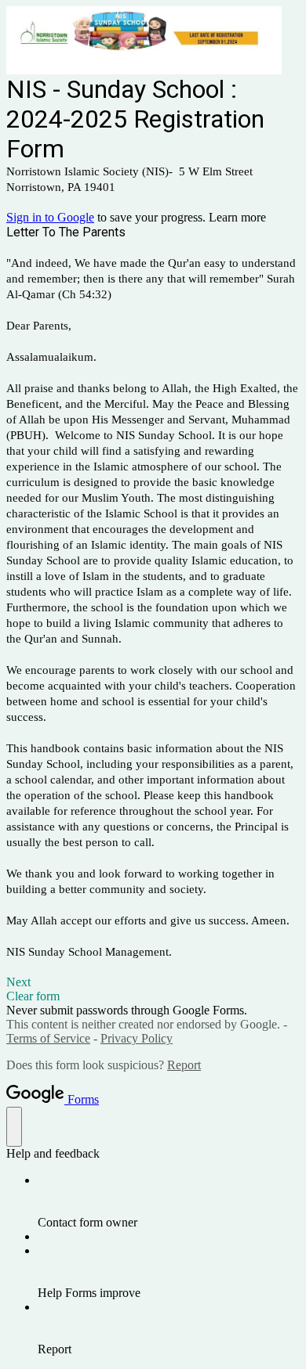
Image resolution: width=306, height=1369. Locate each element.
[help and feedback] (14, 1127)
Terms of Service (48, 1038)
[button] (153, 982)
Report (184, 1065)
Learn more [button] (237, 217)
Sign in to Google (50, 217)
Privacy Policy (136, 1038)
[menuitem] (169, 1201)
